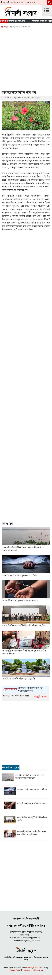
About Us (39, 970)
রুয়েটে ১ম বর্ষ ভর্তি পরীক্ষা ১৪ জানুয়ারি (18, 678)
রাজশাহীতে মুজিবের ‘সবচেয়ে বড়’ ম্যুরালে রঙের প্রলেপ (23, 689)
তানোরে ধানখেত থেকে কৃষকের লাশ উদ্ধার (19, 575)
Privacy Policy (15, 970)
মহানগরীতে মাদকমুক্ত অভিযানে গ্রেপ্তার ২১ (20, 600)
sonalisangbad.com (32, 967)
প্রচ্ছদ (5, 27)
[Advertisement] (26, 60)
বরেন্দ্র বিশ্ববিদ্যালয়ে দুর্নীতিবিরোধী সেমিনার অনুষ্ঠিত (23, 625)
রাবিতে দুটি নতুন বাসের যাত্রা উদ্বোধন (25, 697)
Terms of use (28, 970)
